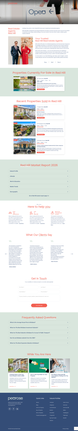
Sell (52, 62)
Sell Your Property (40, 407)
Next (72, 253)
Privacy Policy (66, 428)
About (37, 402)
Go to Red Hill (39, 195)
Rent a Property (39, 412)
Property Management (41, 415)
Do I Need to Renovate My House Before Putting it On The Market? (59, 376)
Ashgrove (52, 405)
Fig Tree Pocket (53, 418)
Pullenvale (65, 415)
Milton (64, 410)
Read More (12, 386)
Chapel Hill (52, 415)
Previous (6, 253)
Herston (51, 420)
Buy (45, 62)
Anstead (52, 402)
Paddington (66, 412)
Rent (59, 62)
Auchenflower (53, 407)
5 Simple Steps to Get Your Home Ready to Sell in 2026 (17, 375)
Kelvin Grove (66, 402)
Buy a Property (39, 410)
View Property (41, 89)
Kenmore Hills (66, 407)
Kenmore (65, 405)
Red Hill (64, 418)
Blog (37, 405)
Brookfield (52, 412)
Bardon (51, 410)
